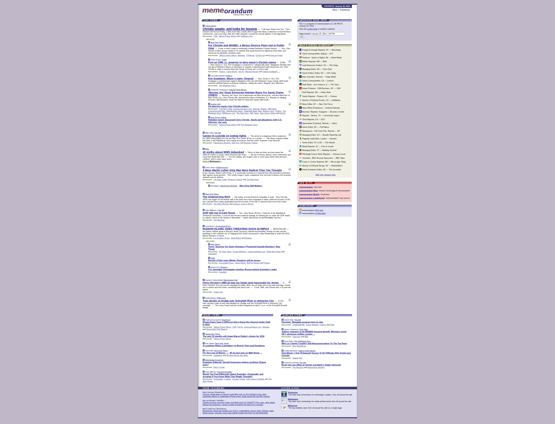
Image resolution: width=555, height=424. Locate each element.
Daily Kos (236, 143)
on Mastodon (320, 213)
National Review (251, 72)
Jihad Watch (236, 238)
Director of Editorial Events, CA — (321, 100)
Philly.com (221, 298)
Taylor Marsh (231, 72)
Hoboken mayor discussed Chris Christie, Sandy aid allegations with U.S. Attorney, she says (245, 121)
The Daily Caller (225, 109)
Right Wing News (274, 252)
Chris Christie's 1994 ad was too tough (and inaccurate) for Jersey (241, 282)
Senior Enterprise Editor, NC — (321, 170)
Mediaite (241, 55)
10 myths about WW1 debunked (223, 152)
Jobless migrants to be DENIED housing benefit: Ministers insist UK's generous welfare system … (314, 332)
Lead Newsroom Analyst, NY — (320, 65)
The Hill (218, 133)
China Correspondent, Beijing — (317, 54)
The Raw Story (242, 113)
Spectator (296, 337)
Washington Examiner (214, 360)
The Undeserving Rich (216, 196)
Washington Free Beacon (216, 329)
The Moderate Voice (227, 86)
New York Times (217, 42)
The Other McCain (221, 204)
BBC (207, 149)
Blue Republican (299, 346)
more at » (212, 161)
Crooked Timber (238, 379)
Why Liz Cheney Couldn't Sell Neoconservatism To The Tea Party (314, 343)
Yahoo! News (210, 26)
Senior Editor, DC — (315, 127)
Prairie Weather (312, 325)
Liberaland (212, 254)
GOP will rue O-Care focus (219, 212)
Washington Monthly (221, 143)
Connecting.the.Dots (216, 111)
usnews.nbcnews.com (242, 109)
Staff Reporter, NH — (316, 92)
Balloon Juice (268, 111)
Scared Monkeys (240, 252)
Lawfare (227, 379)
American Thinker (235, 179)
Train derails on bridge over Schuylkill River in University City (238, 300)
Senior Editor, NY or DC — (318, 142)
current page (312, 29)
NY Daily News (225, 252)
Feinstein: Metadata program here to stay (302, 322)
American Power (276, 55)
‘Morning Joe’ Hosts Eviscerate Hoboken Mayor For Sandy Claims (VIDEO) (246, 94)
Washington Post (231, 280)
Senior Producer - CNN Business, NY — (321, 88)
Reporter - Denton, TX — (321, 115)
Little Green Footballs (255, 379)
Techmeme (293, 392)
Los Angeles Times (221, 238)
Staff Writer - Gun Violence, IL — (320, 85)
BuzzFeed (226, 320)
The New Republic (224, 372)
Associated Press (223, 226)
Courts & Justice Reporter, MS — (324, 162)
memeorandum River (308, 191)
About (334, 10)
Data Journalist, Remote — (319, 77)
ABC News (254, 113)
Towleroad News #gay (253, 111)
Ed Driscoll (260, 55)
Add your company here (325, 175)
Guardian (222, 272)
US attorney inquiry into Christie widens (228, 106)
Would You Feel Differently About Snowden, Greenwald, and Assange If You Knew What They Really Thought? (233, 375)
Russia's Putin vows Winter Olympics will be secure (234, 260)
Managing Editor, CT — (319, 150)
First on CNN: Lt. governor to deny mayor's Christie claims (242, 62)
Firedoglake (218, 379)
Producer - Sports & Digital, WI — (322, 58)
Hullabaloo (217, 355)
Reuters (248, 238)
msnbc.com (215, 104)
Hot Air (241, 72)
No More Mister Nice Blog (237, 355)
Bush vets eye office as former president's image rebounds (311, 365)
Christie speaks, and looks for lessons (230, 29)
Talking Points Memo (227, 36)
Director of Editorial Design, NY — (322, 166)
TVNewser (250, 55)
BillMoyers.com (228, 113)
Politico (222, 72)
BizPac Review (253, 263)
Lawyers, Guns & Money (243, 204)
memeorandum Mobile (309, 194)
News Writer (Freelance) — (321, 108)
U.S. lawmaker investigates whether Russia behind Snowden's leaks (242, 269)
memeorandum (306, 187)
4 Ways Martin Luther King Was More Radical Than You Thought (242, 170)
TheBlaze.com (246, 36)
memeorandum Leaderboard (312, 198)
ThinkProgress (222, 168)
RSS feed (319, 210)
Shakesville (297, 358)
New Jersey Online (268, 113)
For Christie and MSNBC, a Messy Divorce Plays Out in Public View (246, 47)
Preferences (345, 10)
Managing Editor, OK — (317, 69)
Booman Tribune (260, 109)
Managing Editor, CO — (321, 135)
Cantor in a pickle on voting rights (224, 135)
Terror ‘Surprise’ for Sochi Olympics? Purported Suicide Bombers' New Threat (244, 247)
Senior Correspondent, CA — (318, 81)
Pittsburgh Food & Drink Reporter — (323, 154)
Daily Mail (303, 329)
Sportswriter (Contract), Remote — (319, 123)
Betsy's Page (219, 367)
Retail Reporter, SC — (318, 146)
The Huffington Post (302, 341)
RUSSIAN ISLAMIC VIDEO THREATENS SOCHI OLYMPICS (236, 228)
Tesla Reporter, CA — (313, 119)
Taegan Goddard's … (271, 72)
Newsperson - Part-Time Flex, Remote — (321, 131)
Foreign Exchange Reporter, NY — (321, 50)
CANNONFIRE (298, 325)
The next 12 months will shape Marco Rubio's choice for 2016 (233, 336)
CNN (215, 36)
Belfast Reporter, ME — (314, 61)
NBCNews (272, 109)
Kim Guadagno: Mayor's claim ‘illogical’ (231, 78)
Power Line (218, 292)
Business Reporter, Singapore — (323, 112)
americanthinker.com (256, 252)
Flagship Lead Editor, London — (319, 139)
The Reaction (219, 220)
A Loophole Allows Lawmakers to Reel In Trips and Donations (234, 345)
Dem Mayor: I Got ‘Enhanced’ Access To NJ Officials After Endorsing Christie (316, 354)
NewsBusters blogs (234, 111)
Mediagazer (293, 399)
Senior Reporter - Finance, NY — (319, 96)
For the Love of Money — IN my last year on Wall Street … (232, 353)
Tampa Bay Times (212, 334)
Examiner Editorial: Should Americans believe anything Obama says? (234, 363)
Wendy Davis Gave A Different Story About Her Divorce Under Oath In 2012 (236, 323)
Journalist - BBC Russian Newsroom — (323, 158)
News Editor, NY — (317, 104)
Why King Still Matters (250, 186)
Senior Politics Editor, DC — (319, 73)
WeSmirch (292, 406)
